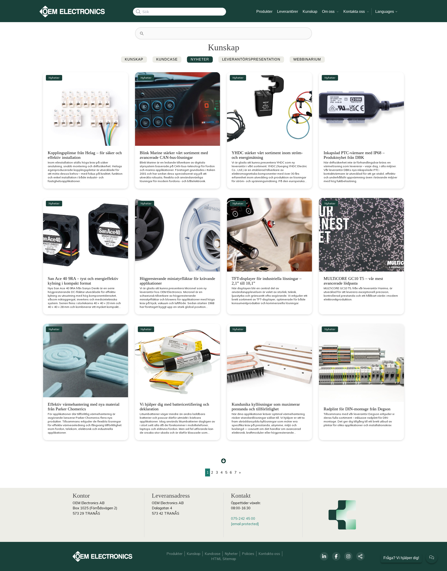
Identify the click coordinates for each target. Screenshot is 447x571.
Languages (385, 12)
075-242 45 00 (243, 518)
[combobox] (179, 11)
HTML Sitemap (223, 559)
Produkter (174, 553)
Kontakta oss (269, 553)
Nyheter (231, 553)
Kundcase (212, 553)
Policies (248, 553)
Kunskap (193, 553)
